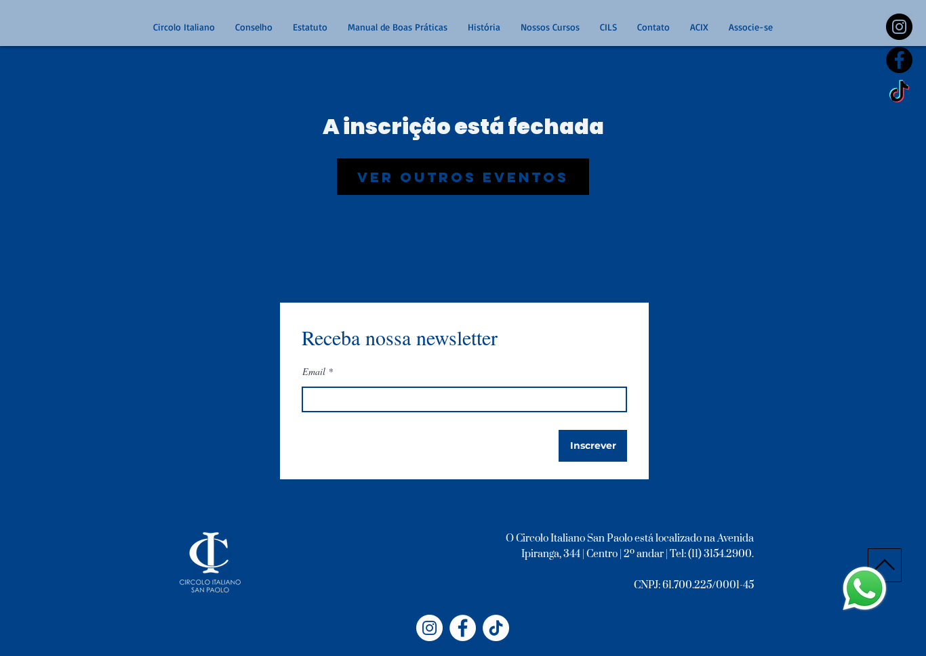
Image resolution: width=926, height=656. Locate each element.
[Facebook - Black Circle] (899, 60)
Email (313, 371)
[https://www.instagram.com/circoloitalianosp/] (899, 27)
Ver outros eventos (463, 177)
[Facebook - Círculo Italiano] (462, 628)
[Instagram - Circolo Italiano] (429, 628)
